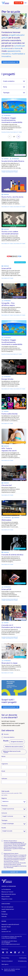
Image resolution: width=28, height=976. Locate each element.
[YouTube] (11, 952)
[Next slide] (18, 136)
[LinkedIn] (15, 952)
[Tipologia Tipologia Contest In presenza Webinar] (14, 92)
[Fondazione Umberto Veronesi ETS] (5, 3)
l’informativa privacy (16, 842)
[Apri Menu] (25, 3)
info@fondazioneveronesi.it (12, 944)
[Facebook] (3, 952)
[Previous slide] (9, 136)
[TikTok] (19, 952)
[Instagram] (7, 952)
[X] (23, 952)
